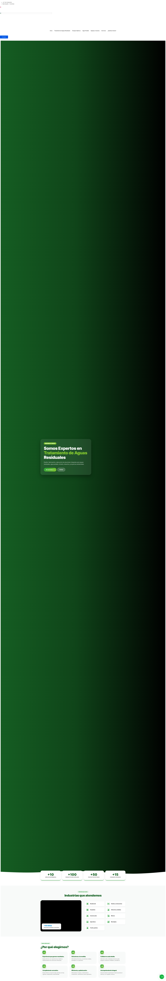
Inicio (51, 30)
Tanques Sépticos (76, 30)
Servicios (103, 30)
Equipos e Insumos (95, 30)
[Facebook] (83, 8)
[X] (83, 10)
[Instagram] (83, 7)
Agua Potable (85, 30)
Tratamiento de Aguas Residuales (62, 30)
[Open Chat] (162, 977)
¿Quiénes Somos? (112, 30)
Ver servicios (50, 469)
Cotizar (61, 469)
